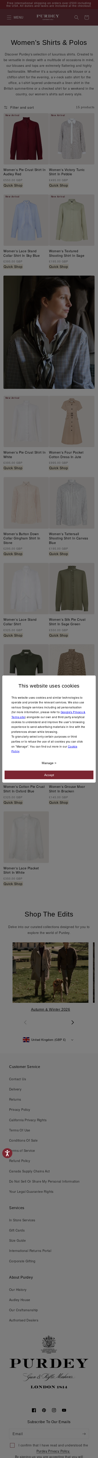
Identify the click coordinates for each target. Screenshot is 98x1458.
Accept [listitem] (49, 775)
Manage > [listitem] (49, 763)
